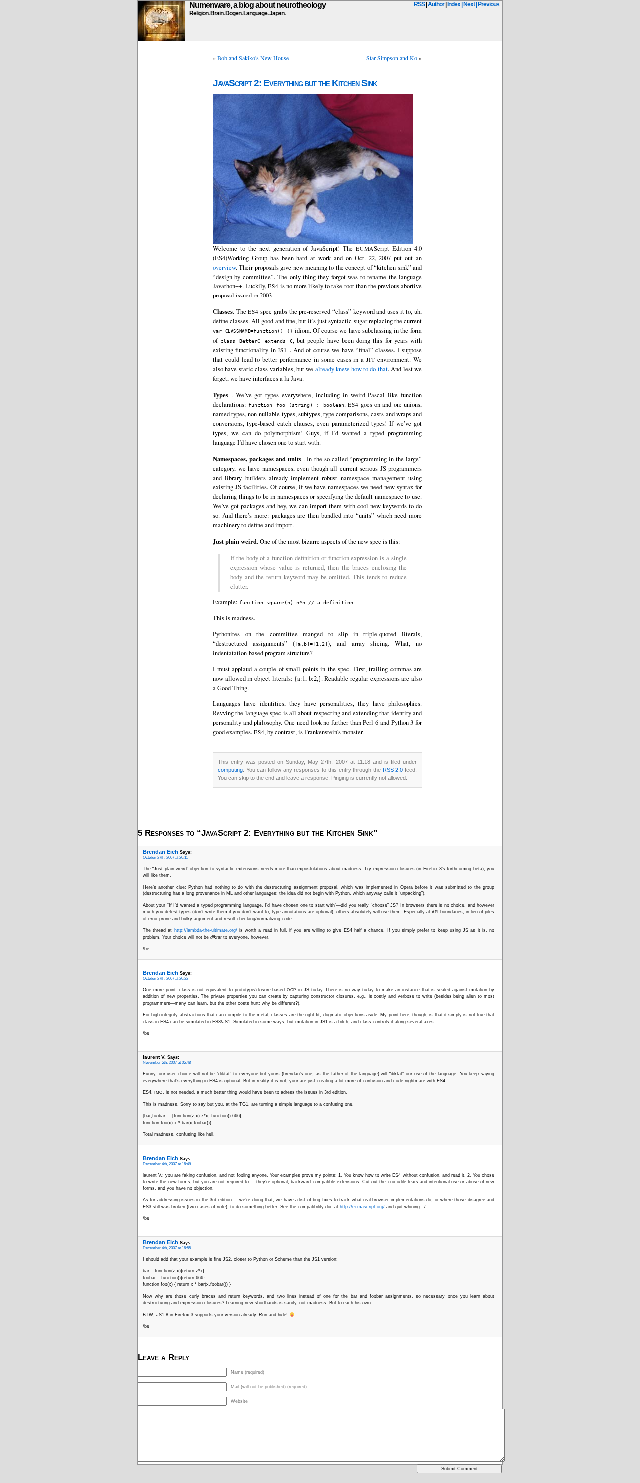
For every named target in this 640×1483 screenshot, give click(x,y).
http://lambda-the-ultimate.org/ (206, 930)
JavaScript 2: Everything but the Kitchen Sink (295, 83)
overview (224, 267)
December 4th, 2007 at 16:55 (167, 1248)
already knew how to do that (352, 369)
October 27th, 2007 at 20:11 (165, 857)
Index (454, 4)
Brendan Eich (160, 852)
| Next (468, 4)
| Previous (488, 4)
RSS (419, 4)
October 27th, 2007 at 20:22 (165, 978)
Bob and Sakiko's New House (253, 58)
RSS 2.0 (393, 770)
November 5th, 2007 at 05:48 (167, 1062)
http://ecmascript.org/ (362, 1206)
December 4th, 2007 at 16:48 (167, 1164)
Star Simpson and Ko (392, 58)
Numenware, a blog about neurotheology (258, 5)
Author (436, 4)
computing (230, 770)
